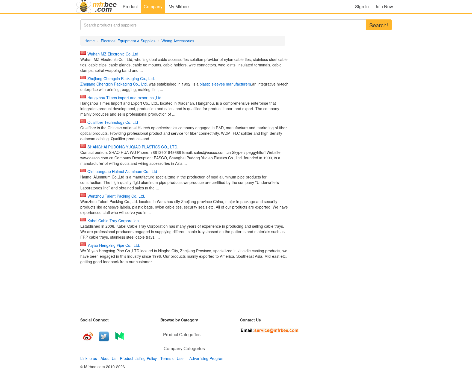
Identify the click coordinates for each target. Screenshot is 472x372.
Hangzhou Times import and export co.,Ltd (124, 97)
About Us (108, 358)
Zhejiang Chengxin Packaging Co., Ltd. (121, 78)
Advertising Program (206, 358)
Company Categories (184, 348)
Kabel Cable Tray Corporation (113, 220)
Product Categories (181, 334)
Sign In (362, 6)
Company (153, 6)
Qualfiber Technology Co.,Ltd (112, 122)
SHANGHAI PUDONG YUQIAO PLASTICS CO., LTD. (132, 147)
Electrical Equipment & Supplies (128, 40)
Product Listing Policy (138, 358)
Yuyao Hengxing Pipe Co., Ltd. (113, 245)
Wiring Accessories (177, 40)
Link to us (88, 358)
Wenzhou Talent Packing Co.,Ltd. (116, 196)
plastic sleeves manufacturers (225, 84)
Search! (378, 25)
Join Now (384, 6)
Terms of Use (172, 358)
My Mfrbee (179, 6)
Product (130, 6)
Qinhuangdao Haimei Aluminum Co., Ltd (122, 171)
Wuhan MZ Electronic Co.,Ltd (112, 54)
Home (89, 40)
